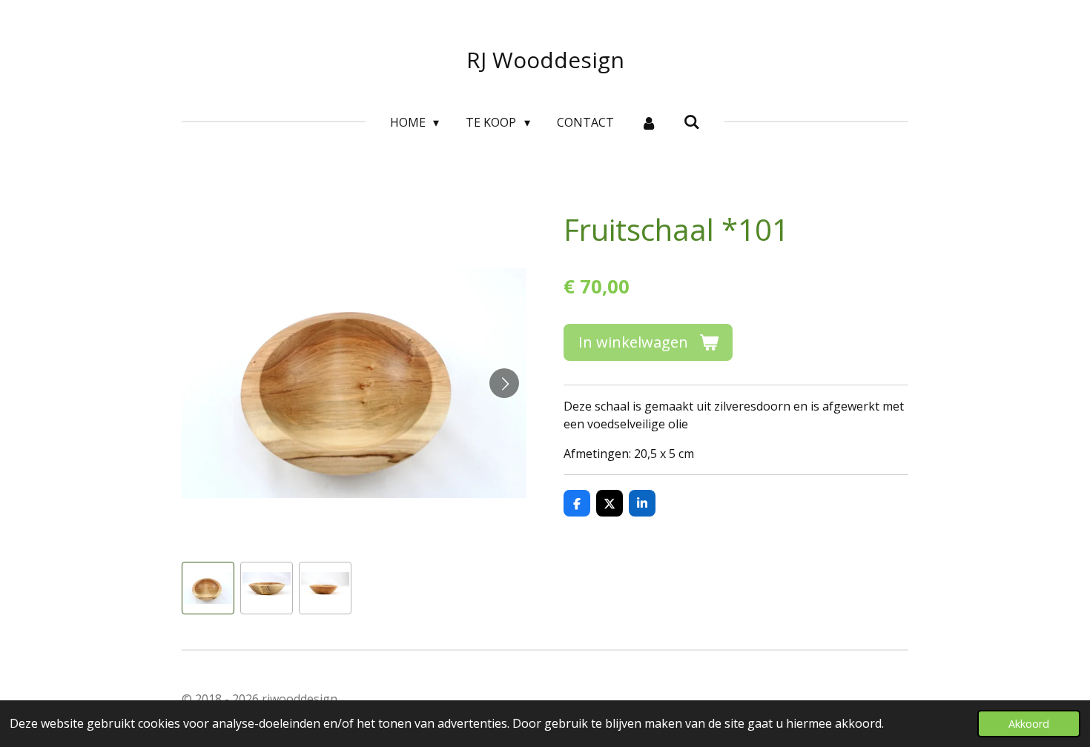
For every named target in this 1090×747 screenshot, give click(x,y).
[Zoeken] (692, 121)
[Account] (649, 122)
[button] (208, 588)
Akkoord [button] (1028, 724)
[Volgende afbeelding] (504, 383)
